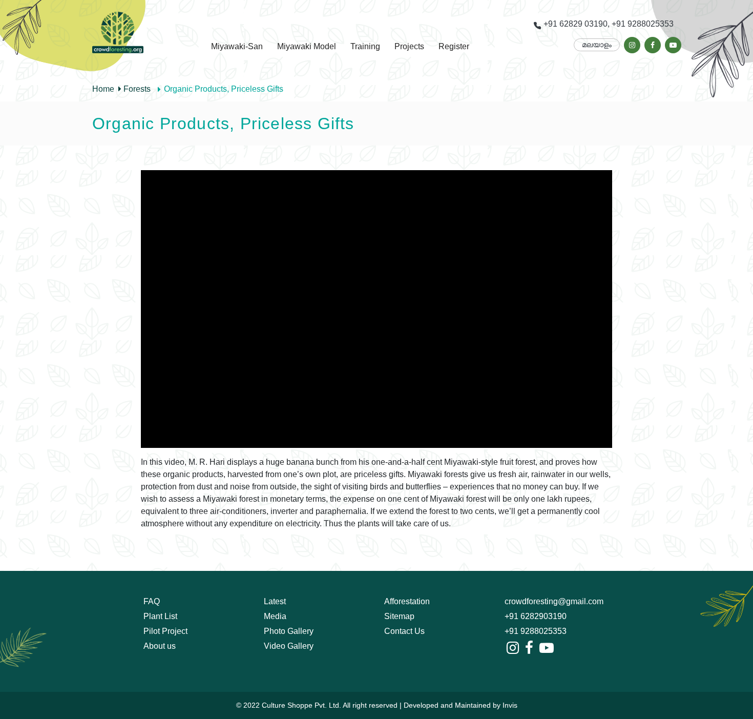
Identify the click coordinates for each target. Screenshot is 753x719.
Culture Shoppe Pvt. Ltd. (301, 705)
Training (365, 46)
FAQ (151, 601)
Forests (136, 89)
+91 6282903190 (536, 616)
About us (159, 646)
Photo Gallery (288, 631)
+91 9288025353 (536, 631)
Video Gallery (288, 646)
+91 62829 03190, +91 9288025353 (607, 23)
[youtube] (673, 45)
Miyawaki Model (306, 46)
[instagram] (632, 45)
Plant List (160, 616)
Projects (409, 46)
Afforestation (407, 601)
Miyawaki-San (237, 46)
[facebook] (652, 45)
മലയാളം (597, 44)
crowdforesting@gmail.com (554, 601)
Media (275, 616)
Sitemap (399, 616)
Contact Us (404, 631)
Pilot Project (165, 631)
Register (453, 46)
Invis (510, 705)
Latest (275, 601)
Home (103, 89)
